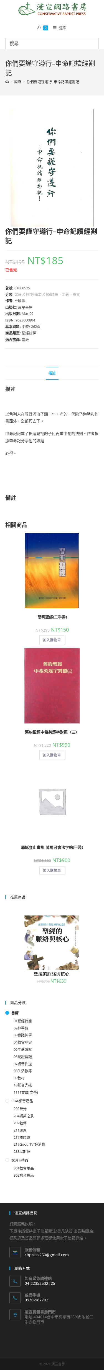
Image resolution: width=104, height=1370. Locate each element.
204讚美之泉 (24, 1115)
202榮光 (20, 1108)
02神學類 (21, 1028)
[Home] (7, 81)
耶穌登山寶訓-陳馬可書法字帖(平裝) (52, 847)
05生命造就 (23, 1049)
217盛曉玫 (22, 1137)
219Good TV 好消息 (29, 1144)
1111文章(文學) (26, 1092)
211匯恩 (20, 1130)
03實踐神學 (23, 1034)
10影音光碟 (23, 1085)
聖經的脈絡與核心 (51, 974)
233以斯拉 (22, 1151)
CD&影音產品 (22, 1100)
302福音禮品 (24, 1175)
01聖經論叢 (32, 294)
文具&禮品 (19, 1160)
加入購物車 (52, 640)
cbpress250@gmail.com (47, 1254)
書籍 (18, 294)
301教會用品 (24, 1168)
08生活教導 (23, 1070)
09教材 (19, 1077)
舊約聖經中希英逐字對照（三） (52, 732)
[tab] (52, 373)
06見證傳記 (23, 1056)
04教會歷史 (23, 1042)
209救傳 (20, 1122)
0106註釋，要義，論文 (61, 294)
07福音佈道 (23, 1063)
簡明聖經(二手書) (52, 616)
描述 (52, 373)
